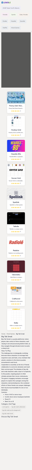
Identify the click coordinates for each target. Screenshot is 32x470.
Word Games (10, 334)
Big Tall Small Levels (7, 413)
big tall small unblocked (18, 407)
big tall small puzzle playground (11, 410)
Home (3, 334)
